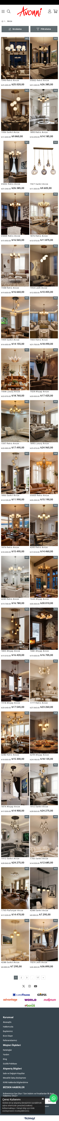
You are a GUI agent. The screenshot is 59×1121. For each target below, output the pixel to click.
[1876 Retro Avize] (44, 214)
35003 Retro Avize (10, 236)
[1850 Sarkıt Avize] (15, 473)
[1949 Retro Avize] (15, 58)
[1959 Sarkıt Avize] (15, 317)
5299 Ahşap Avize (39, 755)
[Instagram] (30, 986)
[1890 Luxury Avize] (44, 421)
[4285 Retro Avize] (44, 525)
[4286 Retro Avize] (15, 732)
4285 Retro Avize (39, 547)
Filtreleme (46, 29)
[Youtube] (36, 986)
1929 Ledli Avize (38, 962)
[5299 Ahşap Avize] (44, 732)
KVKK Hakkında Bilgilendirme (15, 1082)
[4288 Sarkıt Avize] (44, 888)
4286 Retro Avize (10, 755)
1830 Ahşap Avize (10, 651)
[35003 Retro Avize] (15, 214)
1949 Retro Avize (10, 80)
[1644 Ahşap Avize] (44, 577)
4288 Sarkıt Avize (39, 910)
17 (38, 977)
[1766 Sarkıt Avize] (44, 836)
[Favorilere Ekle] (15, 61)
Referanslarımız (10, 1040)
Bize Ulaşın (8, 1036)
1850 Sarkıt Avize (10, 495)
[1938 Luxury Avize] (15, 369)
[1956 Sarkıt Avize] (15, 110)
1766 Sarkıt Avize (39, 858)
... (32, 977)
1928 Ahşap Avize (39, 391)
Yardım (6, 1055)
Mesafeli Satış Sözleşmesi (14, 1078)
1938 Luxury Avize (10, 391)
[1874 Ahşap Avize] (15, 784)
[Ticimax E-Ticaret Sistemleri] (29, 1118)
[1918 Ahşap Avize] (15, 681)
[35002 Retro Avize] (44, 58)
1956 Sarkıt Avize (10, 132)
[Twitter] (24, 986)
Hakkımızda (8, 1027)
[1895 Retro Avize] (44, 110)
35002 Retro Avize (39, 80)
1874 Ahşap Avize (10, 806)
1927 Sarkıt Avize (39, 184)
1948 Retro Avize (10, 288)
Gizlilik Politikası (10, 1064)
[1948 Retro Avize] (15, 265)
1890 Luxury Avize (39, 443)
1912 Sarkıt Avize (39, 806)
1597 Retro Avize (10, 443)
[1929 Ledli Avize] (44, 940)
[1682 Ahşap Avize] (44, 629)
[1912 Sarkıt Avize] (44, 784)
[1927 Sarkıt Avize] (44, 162)
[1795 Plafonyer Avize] (15, 888)
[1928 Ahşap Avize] (44, 369)
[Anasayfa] (4, 21)
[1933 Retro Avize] (44, 317)
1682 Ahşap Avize (39, 651)
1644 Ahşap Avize (39, 599)
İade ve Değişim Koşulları (14, 1073)
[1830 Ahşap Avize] (15, 629)
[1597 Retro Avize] (15, 421)
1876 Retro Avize (39, 236)
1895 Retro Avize (39, 132)
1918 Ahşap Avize (10, 703)
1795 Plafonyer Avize (12, 910)
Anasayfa (7, 1022)
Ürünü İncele (21, 61)
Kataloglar (7, 1050)
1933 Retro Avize (39, 340)
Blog (5, 1059)
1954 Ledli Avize (38, 288)
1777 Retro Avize (39, 703)
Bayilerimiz (8, 1031)
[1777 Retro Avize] (44, 681)
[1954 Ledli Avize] (44, 265)
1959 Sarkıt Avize (10, 340)
